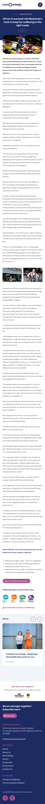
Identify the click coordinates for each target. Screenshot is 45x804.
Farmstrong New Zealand (13, 782)
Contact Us (7, 769)
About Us (7, 752)
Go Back (22, 30)
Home (5, 749)
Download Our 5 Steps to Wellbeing (19, 607)
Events (5, 759)
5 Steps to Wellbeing (11, 779)
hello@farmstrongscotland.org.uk (14, 739)
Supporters (7, 762)
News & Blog (8, 755)
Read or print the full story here (16, 581)
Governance (8, 765)
